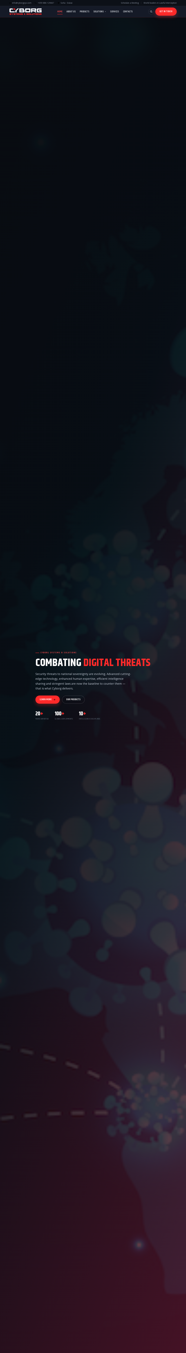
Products (85, 11)
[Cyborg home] (25, 11)
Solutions (98, 11)
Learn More (46, 699)
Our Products (73, 699)
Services (114, 11)
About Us (71, 11)
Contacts (128, 11)
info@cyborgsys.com (21, 2)
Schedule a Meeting (130, 2)
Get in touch (166, 11)
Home (60, 11)
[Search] (151, 11)
